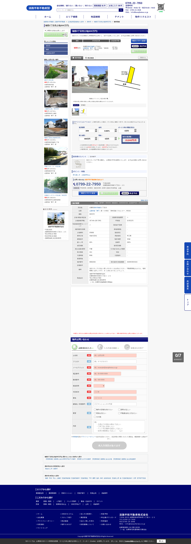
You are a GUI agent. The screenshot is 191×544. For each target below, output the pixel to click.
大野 (134, 478)
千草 (90, 478)
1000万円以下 (76, 504)
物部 (93, 46)
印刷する (143, 57)
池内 (97, 478)
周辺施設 (64, 521)
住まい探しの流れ (87, 521)
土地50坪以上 (86, 175)
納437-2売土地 (48, 80)
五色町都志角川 (127, 478)
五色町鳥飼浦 (66, 478)
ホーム (47, 16)
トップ (187, 302)
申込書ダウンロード (109, 517)
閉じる (161, 541)
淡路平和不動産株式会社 (133, 514)
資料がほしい (125, 409)
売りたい (88, 5)
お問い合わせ (187, 268)
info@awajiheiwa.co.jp (139, 12)
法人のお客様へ (86, 514)
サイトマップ (42, 528)
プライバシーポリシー (88, 437)
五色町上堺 (115, 478)
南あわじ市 (48, 468)
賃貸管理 (83, 517)
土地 (87, 504)
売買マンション (66, 493)
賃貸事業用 (52, 493)
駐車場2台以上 (61, 504)
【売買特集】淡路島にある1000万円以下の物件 (60, 459)
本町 (101, 478)
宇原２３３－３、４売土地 (52, 166)
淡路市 (55, 468)
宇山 (54, 478)
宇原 (50, 478)
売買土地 (93, 493)
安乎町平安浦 (141, 478)
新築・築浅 (47, 501)
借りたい (69, 5)
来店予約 (187, 250)
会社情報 (60, 5)
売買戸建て (81, 493)
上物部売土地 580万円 (51, 109)
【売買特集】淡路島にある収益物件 (124, 459)
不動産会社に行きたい (128, 413)
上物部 (58, 478)
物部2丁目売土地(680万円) (52, 138)
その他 (98, 417)
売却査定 (187, 285)
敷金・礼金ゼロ (86, 501)
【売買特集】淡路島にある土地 (102, 459)
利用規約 (75, 437)
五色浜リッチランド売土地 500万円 (55, 195)
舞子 (91, 48)
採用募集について (87, 524)
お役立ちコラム (67, 514)
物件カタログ (66, 524)
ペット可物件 (71, 501)
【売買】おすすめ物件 (83, 459)
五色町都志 (84, 478)
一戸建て (59, 501)
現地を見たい (101, 413)
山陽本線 (86, 48)
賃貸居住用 (40, 493)
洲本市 (89, 46)
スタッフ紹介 (66, 517)
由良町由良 (107, 478)
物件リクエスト (143, 16)
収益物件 (104, 493)
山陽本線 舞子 (50, 53)
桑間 (94, 478)
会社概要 (40, 517)
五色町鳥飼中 (75, 478)
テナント (119, 16)
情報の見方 (144, 200)
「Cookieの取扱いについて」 (132, 541)
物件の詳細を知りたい (104, 409)
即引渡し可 (76, 175)
